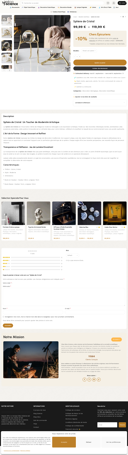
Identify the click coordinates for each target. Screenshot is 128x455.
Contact (36, 427)
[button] (4, 70)
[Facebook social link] (84, 379)
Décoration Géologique (90, 91)
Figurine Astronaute (34, 229)
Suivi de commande (40, 420)
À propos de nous (39, 410)
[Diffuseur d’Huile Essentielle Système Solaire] (64, 213)
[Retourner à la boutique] (123, 17)
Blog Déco (37, 417)
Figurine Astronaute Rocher (37, 227)
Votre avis (7, 286)
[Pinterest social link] (94, 379)
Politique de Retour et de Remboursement (74, 414)
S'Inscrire (122, 425)
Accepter (64, 442)
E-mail (68, 308)
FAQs (35, 424)
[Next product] (125, 17)
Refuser (88, 442)
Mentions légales (25, 450)
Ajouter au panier (100, 62)
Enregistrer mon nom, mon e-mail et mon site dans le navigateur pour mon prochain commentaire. (39, 317)
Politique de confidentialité (11, 450)
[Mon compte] (114, 3)
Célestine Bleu (83, 227)
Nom (5, 308)
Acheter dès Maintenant (99, 68)
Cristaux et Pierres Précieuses (88, 230)
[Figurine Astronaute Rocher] (38, 213)
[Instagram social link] (89, 379)
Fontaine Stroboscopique (11, 227)
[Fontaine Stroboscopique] (13, 213)
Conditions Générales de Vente (76, 422)
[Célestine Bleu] (89, 213)
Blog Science (37, 413)
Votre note (7, 283)
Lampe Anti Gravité (9, 229)
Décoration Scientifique (84, 16)
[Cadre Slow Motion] (115, 213)
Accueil (75, 16)
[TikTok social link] (99, 379)
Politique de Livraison (72, 410)
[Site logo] (9, 3)
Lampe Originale (16, 233)
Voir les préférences (113, 442)
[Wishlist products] (108, 3)
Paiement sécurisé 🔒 (72, 429)
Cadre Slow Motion (111, 227)
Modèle (76, 51)
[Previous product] (121, 17)
